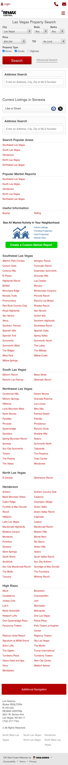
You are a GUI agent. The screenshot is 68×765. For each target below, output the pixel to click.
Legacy (38, 521)
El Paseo (7, 275)
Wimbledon (8, 670)
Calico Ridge (9, 501)
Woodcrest (39, 463)
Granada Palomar (43, 398)
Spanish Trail (9, 335)
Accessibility (9, 761)
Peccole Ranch (42, 295)
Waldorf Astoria (42, 665)
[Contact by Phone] (56, 3)
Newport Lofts (9, 615)
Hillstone (6, 403)
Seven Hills (40, 546)
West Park (7, 355)
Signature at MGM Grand (15, 640)
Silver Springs (9, 551)
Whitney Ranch (42, 576)
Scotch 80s (40, 315)
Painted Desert (42, 413)
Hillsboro (7, 516)
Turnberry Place (10, 655)
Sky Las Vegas (41, 640)
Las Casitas (40, 280)
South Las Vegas (11, 149)
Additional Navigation (34, 689)
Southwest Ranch (43, 325)
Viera (5, 665)
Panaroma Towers (12, 625)
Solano (37, 438)
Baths (53, 27)
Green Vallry (40, 506)
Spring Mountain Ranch (14, 438)
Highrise (34, 51)
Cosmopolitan (41, 595)
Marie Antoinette (11, 610)
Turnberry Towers (43, 655)
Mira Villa (39, 408)
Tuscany (6, 576)
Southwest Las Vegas (13, 144)
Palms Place (40, 620)
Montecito (7, 536)
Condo (20, 51)
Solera (37, 551)
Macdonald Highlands (13, 526)
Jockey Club (8, 600)
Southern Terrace (11, 325)
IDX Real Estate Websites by (17, 757)
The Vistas (8, 463)
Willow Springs (10, 360)
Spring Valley (41, 335)
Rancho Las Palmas (12, 379)
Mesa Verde (40, 374)
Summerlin (8, 340)
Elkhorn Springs (10, 398)
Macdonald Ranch (43, 526)
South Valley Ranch (44, 556)
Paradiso (7, 418)
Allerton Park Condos (13, 260)
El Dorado (7, 477)
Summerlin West (11, 345)
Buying (6, 213)
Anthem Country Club (45, 491)
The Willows (40, 350)
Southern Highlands (44, 320)
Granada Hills (41, 275)
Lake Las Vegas (10, 521)
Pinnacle (6, 423)
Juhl (36, 600)
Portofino (7, 541)
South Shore (9, 556)
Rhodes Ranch (42, 305)
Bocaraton (39, 590)
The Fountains (41, 571)
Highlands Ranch (11, 280)
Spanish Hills (9, 330)
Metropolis (39, 610)
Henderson (8, 154)
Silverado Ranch (42, 379)
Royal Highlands (10, 310)
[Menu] (63, 13)
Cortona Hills (9, 270)
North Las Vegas (11, 159)
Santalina (7, 433)
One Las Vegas (42, 615)
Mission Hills (40, 531)
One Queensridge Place (15, 620)
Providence (40, 423)
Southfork (7, 561)
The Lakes (39, 345)
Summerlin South (43, 340)
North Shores (9, 413)
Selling (37, 213)
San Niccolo (40, 310)
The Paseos (8, 458)
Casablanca (8, 595)
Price (5, 37)
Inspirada (39, 516)
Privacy (33, 761)
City (4, 27)
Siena (5, 320)
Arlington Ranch (42, 260)
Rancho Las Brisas (44, 300)
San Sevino (8, 315)
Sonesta (6, 443)
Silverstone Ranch (43, 477)
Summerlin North (43, 443)
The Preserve (41, 453)
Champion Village (43, 501)
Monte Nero (40, 536)
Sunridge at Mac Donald (46, 566)
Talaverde (39, 448)
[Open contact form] (64, 3)
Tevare (6, 453)
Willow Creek (41, 355)
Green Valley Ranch (44, 511)
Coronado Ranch (43, 265)
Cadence (38, 496)
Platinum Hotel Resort (13, 635)
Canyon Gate (9, 265)
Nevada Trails (9, 295)
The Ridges (8, 350)
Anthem (6, 491)
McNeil (6, 285)
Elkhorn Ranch (10, 374)
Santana (6, 546)
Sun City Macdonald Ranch (16, 566)
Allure (5, 590)
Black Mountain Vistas (13, 496)
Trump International (44, 650)
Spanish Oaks (41, 330)
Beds (37, 27)
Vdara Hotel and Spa (13, 660)
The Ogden (8, 650)
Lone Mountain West (13, 408)
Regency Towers (42, 635)
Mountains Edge (10, 290)
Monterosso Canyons (45, 290)
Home (8, 51)
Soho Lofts (8, 645)
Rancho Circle (41, 428)
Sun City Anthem (42, 561)
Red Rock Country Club (14, 305)
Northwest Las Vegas (13, 164)
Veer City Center (42, 660)
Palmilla (38, 418)
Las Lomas (40, 403)
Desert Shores (41, 393)
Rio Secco (39, 541)
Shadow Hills (40, 433)
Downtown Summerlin (45, 270)
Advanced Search (46, 60)
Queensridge (9, 428)
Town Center (40, 458)
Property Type (10, 47)
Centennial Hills (10, 393)
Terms (22, 761)
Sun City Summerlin (12, 448)
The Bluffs (7, 571)
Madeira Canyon (11, 531)
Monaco (38, 285)
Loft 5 (5, 605)
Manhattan (39, 605)
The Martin (39, 645)
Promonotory (9, 300)
